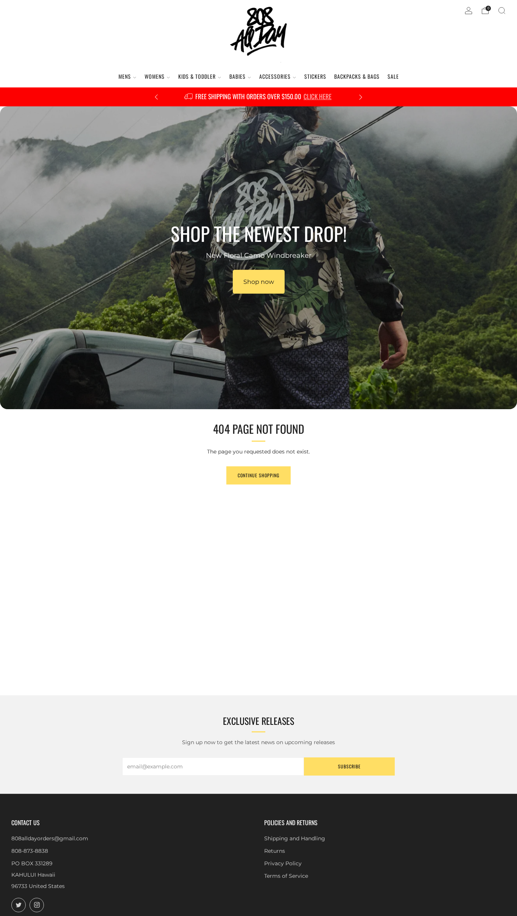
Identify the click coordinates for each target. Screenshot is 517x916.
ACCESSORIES (275, 76)
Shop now (258, 281)
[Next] (361, 97)
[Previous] (156, 97)
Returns (274, 851)
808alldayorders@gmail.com (49, 838)
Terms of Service (286, 876)
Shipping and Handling (294, 838)
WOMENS (155, 76)
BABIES (237, 76)
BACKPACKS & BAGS (357, 76)
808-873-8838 (29, 851)
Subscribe (349, 766)
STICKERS (315, 76)
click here (318, 96)
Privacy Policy (283, 863)
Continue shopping (258, 475)
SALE (393, 76)
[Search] (502, 10)
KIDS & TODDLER (197, 76)
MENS (124, 76)
